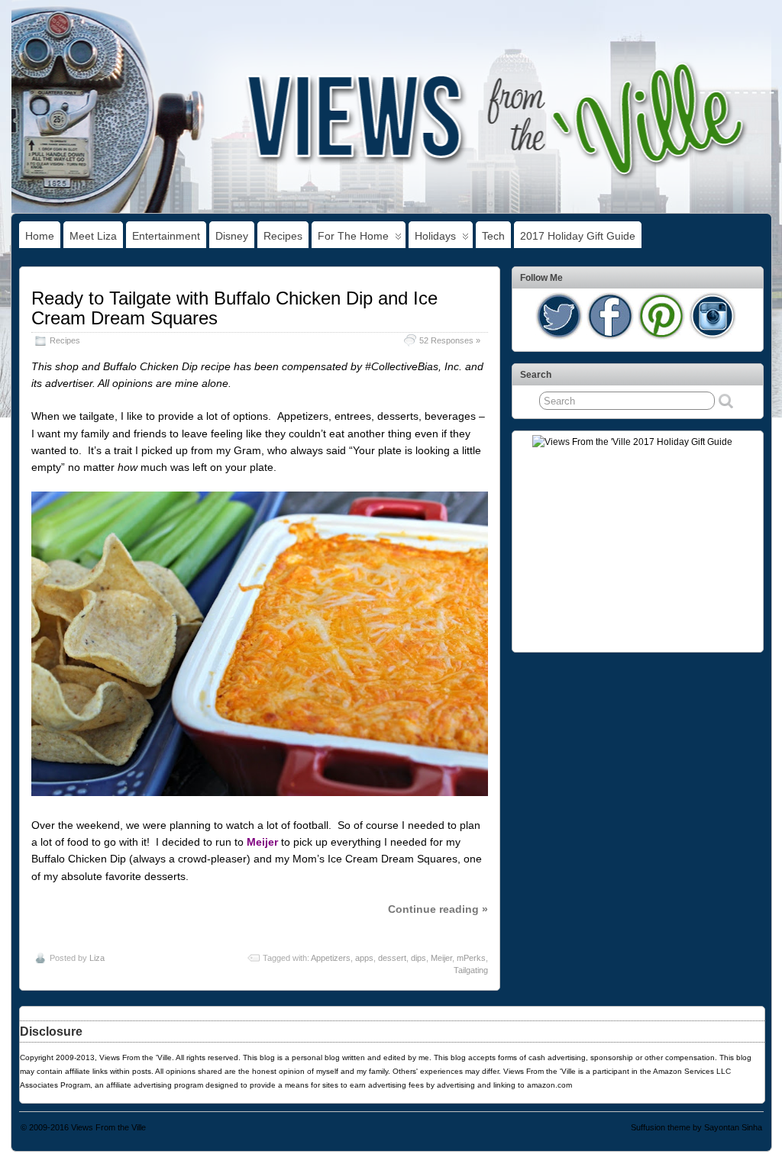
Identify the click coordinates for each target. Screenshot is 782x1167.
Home (39, 236)
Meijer (441, 957)
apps (364, 957)
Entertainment (166, 236)
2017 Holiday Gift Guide (577, 236)
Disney (231, 236)
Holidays (435, 236)
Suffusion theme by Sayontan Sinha (696, 1127)
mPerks (471, 957)
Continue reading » (438, 909)
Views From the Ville (108, 1127)
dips (418, 957)
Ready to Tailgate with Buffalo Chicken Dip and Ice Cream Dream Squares (234, 308)
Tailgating (471, 970)
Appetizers (331, 957)
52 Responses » (449, 340)
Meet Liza (93, 236)
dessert (392, 957)
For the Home (353, 236)
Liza (97, 957)
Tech (493, 236)
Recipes (282, 236)
